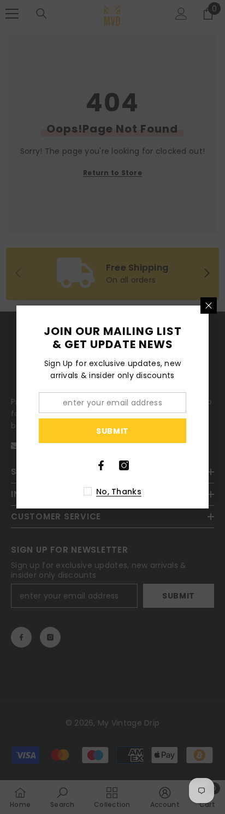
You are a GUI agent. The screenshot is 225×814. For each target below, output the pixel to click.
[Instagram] (123, 465)
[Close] (208, 305)
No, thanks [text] (118, 491)
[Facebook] (101, 465)
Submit (112, 431)
